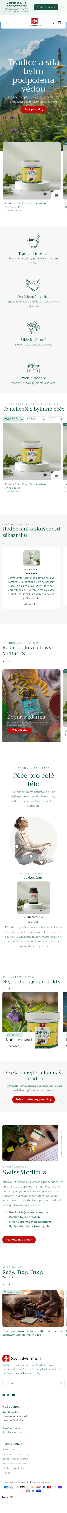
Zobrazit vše (19, 730)
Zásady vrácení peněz (15, 1459)
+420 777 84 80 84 (12, 1420)
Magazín (7, 1472)
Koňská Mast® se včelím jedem (25, 203)
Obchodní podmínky (14, 1468)
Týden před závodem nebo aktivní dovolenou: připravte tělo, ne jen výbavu (32, 1333)
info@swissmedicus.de (15, 1416)
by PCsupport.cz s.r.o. (38, 1482)
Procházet (12, 1046)
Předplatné (8, 1449)
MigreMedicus (33, 917)
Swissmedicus (19, 1482)
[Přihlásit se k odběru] (61, 1383)
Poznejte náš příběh (19, 1239)
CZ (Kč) (9, 1497)
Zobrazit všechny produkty (34, 1099)
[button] (7, 22)
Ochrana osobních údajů (16, 1454)
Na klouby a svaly (14, 419)
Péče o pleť (55, 419)
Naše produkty (33, 109)
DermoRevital (31, 569)
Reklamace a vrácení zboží (17, 1463)
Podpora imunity (36, 419)
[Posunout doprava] (9, 544)
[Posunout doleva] (3, 544)
